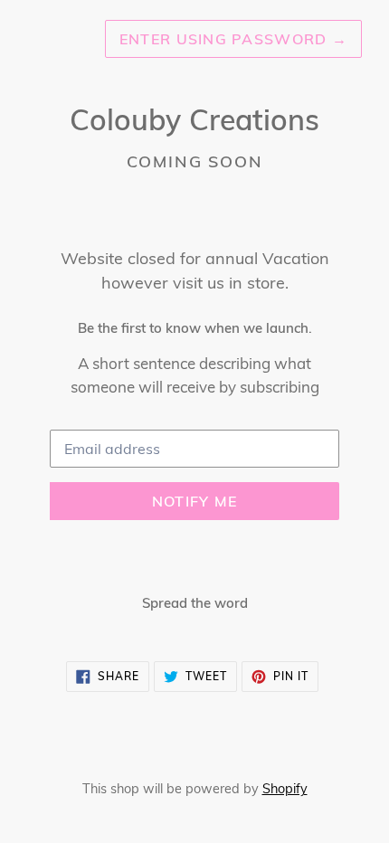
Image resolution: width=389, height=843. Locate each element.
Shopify (285, 789)
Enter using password (233, 39)
